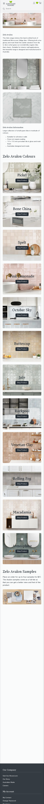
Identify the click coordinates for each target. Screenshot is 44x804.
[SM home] (10, 3)
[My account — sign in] (34, 3)
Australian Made (9, 782)
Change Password (9, 801)
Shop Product (22, 180)
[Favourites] (37, 3)
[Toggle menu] (4, 3)
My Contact (7, 797)
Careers (5, 785)
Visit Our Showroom (10, 776)
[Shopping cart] (40, 3)
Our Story (6, 779)
